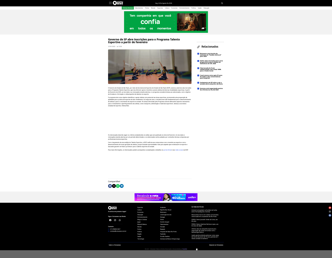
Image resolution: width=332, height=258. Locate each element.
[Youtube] (330, 207)
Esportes (160, 8)
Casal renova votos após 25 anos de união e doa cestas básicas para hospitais (211, 76)
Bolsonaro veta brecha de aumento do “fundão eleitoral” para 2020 (210, 55)
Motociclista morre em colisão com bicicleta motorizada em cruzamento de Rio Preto (205, 215)
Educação (206, 8)
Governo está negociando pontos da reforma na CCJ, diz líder (211, 89)
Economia (174, 8)
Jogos (139, 222)
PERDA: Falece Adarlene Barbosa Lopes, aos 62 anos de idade (205, 225)
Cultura (167, 8)
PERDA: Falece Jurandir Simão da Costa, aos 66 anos (205, 220)
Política (193, 8)
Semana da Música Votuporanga (170, 239)
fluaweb (162, 229)
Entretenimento (184, 8)
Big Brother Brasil (165, 210)
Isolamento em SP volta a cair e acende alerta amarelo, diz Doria (211, 83)
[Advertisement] (150, 120)
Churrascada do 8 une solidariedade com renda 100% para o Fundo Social (210, 69)
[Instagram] (115, 220)
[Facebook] (110, 220)
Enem (162, 219)
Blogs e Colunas (142, 219)
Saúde (200, 8)
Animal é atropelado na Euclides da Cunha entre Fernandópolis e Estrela (204, 211)
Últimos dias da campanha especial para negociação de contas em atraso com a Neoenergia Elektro (204, 230)
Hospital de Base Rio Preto (168, 232)
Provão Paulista (165, 236)
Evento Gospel (164, 222)
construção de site (165, 215)
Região (139, 234)
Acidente (163, 207)
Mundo (153, 8)
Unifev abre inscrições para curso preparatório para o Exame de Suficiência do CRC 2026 (211, 62)
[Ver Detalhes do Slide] (166, 22)
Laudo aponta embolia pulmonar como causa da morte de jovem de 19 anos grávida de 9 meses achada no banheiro (205, 236)
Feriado (162, 227)
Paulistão (163, 234)
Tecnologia (140, 239)
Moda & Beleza (142, 224)
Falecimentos (139, 8)
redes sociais (179, 150)
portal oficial (167, 150)
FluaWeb (185, 249)
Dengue (162, 217)
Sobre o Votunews (115, 245)
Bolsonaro (163, 212)
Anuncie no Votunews (216, 245)
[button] (110, 186)
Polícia (147, 8)
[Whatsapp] (120, 220)
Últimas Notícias (128, 8)
